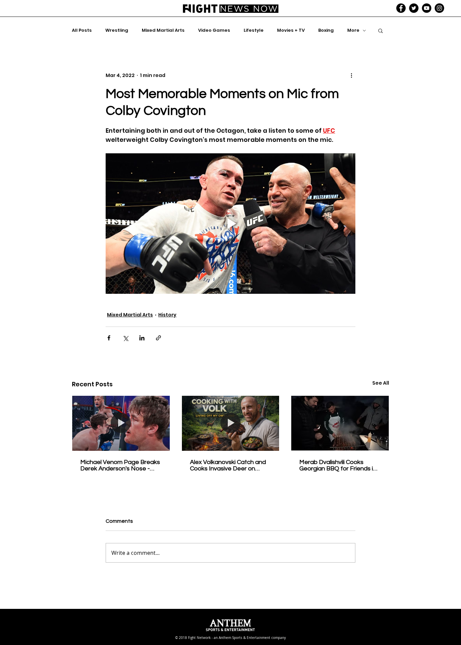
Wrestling (116, 30)
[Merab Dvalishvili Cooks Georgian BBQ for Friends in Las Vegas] (340, 423)
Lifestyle (254, 30)
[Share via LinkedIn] (142, 338)
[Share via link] (158, 338)
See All (380, 383)
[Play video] (230, 223)
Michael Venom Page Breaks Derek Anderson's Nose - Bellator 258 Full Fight (120, 465)
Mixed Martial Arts (163, 30)
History (167, 314)
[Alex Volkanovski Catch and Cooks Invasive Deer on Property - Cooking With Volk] (230, 423)
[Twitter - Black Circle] (413, 8)
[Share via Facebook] (109, 338)
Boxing (326, 30)
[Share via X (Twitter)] (125, 338)
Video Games (214, 30)
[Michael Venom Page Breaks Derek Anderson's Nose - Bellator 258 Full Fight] (121, 423)
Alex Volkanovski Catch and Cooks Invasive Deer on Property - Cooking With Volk (229, 465)
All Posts (82, 30)
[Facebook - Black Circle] (401, 8)
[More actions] (351, 75)
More (353, 30)
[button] (380, 30)
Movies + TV (291, 30)
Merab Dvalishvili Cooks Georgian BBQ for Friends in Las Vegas (337, 465)
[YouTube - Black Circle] (426, 8)
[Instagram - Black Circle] (439, 8)
